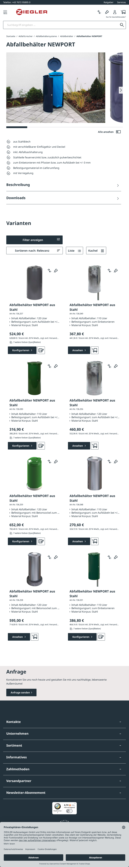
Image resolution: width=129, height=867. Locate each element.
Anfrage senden (20, 692)
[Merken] (107, 12)
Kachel (93, 250)
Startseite (10, 36)
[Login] (115, 12)
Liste (71, 250)
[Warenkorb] (122, 12)
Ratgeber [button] (108, 2)
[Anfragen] (41, 350)
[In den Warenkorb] (94, 350)
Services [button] (121, 2)
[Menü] (5, 12)
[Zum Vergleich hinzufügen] (49, 270)
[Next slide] (121, 90)
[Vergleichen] (99, 12)
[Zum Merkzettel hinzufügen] (56, 270)
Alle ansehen (106, 132)
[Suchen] (122, 25)
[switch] (69, 811)
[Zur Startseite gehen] (31, 12)
